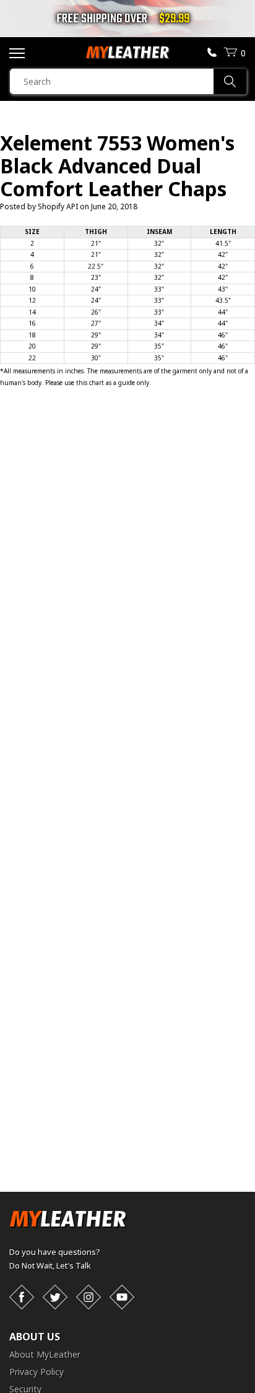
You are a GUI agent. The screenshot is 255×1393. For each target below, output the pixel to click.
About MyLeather (44, 1354)
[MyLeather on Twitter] (55, 1297)
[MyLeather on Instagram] (88, 1297)
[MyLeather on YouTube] (122, 1297)
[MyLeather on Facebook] (21, 1297)
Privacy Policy (36, 1372)
